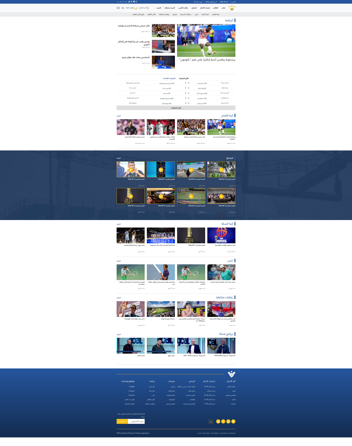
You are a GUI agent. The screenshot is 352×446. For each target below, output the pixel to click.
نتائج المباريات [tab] (184, 78)
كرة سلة (152, 390)
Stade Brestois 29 (133, 98)
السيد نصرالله (170, 8)
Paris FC (132, 93)
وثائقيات (192, 399)
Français (132, 390)
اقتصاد (233, 403)
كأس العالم (152, 14)
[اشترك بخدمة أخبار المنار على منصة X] (223, 421)
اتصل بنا (199, 433)
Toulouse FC (225, 83)
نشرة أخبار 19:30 (209, 386)
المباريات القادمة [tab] (169, 78)
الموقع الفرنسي (223, 433)
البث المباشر (142, 7)
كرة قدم (152, 386)
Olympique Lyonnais (133, 83)
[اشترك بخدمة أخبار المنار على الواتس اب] (228, 421)
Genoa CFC (225, 103)
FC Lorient (132, 88)
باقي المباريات (176, 107)
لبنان (223, 8)
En (121, 2)
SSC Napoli (132, 103)
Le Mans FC (225, 98)
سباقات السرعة (185, 14)
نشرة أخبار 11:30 (209, 403)
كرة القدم (215, 14)
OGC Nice (225, 88)
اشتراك (122, 421)
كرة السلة (205, 14)
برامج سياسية (190, 395)
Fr (123, 2)
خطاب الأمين (183, 8)
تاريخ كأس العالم (138, 14)
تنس (196, 14)
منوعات (171, 381)
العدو (233, 399)
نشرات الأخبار (205, 8)
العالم (216, 8)
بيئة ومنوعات (170, 395)
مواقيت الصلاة (130, 7)
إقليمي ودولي (230, 395)
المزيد (159, 8)
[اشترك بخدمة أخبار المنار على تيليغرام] (233, 421)
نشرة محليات (211, 390)
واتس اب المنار (130, 399)
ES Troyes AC (224, 93)
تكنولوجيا (172, 399)
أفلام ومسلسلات (189, 403)
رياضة (152, 381)
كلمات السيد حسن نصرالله (186, 386)
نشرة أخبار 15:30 (209, 399)
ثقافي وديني (170, 403)
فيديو (175, 14)
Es (126, 2)
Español (132, 395)
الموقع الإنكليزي (231, 433)
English (132, 386)
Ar (118, 2)
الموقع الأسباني (214, 433)
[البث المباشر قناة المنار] (218, 421)
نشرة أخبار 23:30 (209, 395)
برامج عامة (192, 390)
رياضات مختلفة (164, 14)
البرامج (194, 8)
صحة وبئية (171, 390)
